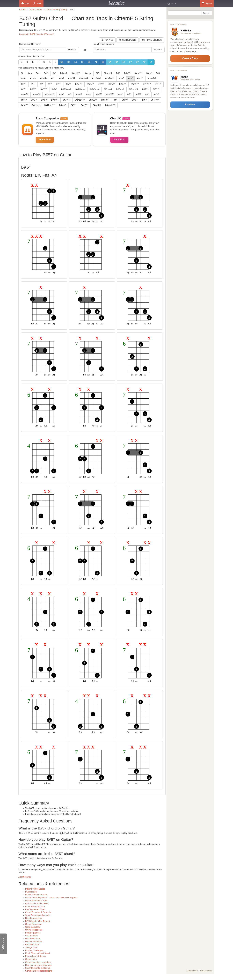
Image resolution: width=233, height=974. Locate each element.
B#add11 (97, 105)
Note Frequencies (33, 918)
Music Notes (31, 892)
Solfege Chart (31, 947)
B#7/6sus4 (80, 89)
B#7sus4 (108, 89)
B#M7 (78, 84)
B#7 (53, 78)
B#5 (97, 73)
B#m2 (149, 73)
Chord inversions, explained (38, 962)
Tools (38, 3)
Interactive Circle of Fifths (36, 903)
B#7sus (49, 94)
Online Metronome (33, 930)
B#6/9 (33, 78)
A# (144, 62)
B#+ (38, 73)
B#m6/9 (62, 105)
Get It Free (44, 139)
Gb (89, 62)
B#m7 (90, 84)
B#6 (158, 73)
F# (130, 62)
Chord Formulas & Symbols (38, 912)
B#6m (23, 78)
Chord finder (31, 959)
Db (68, 62)
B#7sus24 (133, 89)
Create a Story (190, 58)
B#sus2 (63, 73)
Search (72, 50)
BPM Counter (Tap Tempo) (37, 921)
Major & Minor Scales (35, 889)
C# (109, 62)
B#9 (74, 105)
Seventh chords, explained (37, 968)
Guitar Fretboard (32, 938)
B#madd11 (110, 105)
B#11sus (36, 105)
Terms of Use (192, 971)
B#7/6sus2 (66, 89)
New (27, 3)
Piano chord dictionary (35, 956)
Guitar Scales (31, 936)
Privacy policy (206, 971)
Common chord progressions (38, 971)
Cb (61, 62)
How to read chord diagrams (38, 965)
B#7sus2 (120, 89)
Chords (22, 10)
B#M (43, 78)
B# (151, 62)
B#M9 (105, 100)
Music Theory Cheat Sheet (37, 953)
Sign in (208, 3)
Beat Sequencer (32, 933)
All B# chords (24, 877)
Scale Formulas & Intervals (37, 915)
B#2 (118, 73)
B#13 (84, 105)
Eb (75, 62)
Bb (103, 62)
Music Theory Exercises (36, 895)
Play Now (190, 104)
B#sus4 (87, 73)
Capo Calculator (32, 927)
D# (116, 62)
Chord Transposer (33, 924)
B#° (54, 73)
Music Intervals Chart (35, 906)
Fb (82, 62)
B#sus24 (108, 73)
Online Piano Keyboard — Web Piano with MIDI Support (51, 897)
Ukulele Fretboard (33, 942)
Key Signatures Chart (35, 909)
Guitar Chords (35, 10)
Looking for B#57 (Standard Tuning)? (36, 34)
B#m (29, 73)
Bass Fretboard (32, 944)
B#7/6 (54, 89)
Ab (96, 62)
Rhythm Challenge (34, 950)
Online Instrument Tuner (36, 901)
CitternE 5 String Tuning (56, 10)
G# (137, 62)
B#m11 (80, 100)
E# (123, 62)
